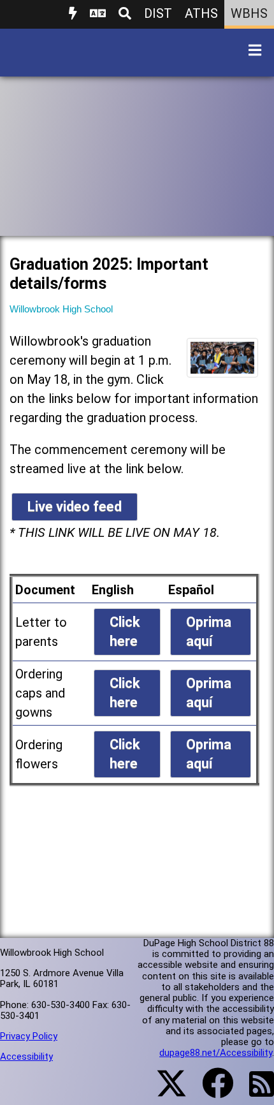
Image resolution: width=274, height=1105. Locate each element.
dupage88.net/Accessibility (215, 1052)
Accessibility (26, 1056)
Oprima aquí (208, 631)
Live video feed (74, 507)
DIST (158, 13)
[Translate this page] (97, 14)
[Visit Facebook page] (210, 1091)
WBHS (249, 13)
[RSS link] (255, 1091)
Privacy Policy (28, 1036)
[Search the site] (125, 14)
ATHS (201, 13)
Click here (125, 631)
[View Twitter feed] (164, 1091)
